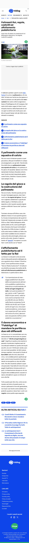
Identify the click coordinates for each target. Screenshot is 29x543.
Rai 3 (13, 402)
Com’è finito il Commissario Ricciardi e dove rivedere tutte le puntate (15, 417)
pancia (10, 240)
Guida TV (3, 15)
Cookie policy (6, 496)
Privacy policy (6, 494)
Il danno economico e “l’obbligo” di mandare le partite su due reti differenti (14, 145)
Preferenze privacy (7, 501)
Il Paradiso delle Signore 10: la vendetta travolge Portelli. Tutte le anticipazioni (16, 425)
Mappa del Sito (6, 506)
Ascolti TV (5, 478)
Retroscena (5, 483)
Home (2, 18)
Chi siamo (5, 491)
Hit (4, 42)
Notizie (10, 15)
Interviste (4, 480)
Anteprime (5, 476)
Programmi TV (17, 15)
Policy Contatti (6, 499)
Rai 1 (8, 18)
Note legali (5, 504)
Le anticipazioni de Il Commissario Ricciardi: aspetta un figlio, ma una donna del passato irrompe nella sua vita (15, 435)
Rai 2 (8, 402)
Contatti (4, 508)
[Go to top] (25, 537)
